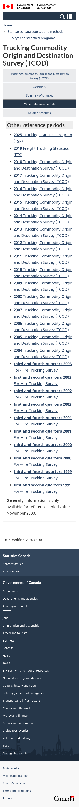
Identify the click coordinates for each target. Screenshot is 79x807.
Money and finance (15, 715)
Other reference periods (39, 104)
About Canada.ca (14, 783)
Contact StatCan (13, 564)
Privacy (7, 798)
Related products (39, 112)
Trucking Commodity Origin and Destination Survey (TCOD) (39, 76)
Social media (11, 768)
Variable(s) (39, 87)
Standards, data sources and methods (35, 31)
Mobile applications (15, 776)
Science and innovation (18, 723)
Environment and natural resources (26, 670)
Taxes (6, 663)
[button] (40, 16)
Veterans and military (16, 738)
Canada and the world (17, 708)
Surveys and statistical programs (31, 38)
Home (7, 25)
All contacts (10, 591)
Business (8, 640)
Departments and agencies (20, 598)
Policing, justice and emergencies (24, 693)
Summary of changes (39, 95)
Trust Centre (11, 571)
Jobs (5, 618)
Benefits (8, 648)
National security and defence (22, 678)
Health (7, 655)
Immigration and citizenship (21, 625)
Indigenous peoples (16, 730)
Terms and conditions (17, 791)
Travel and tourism (15, 633)
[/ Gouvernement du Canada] (29, 7)
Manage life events (15, 753)
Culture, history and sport (19, 685)
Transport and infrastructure (21, 700)
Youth (6, 745)
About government (15, 606)
